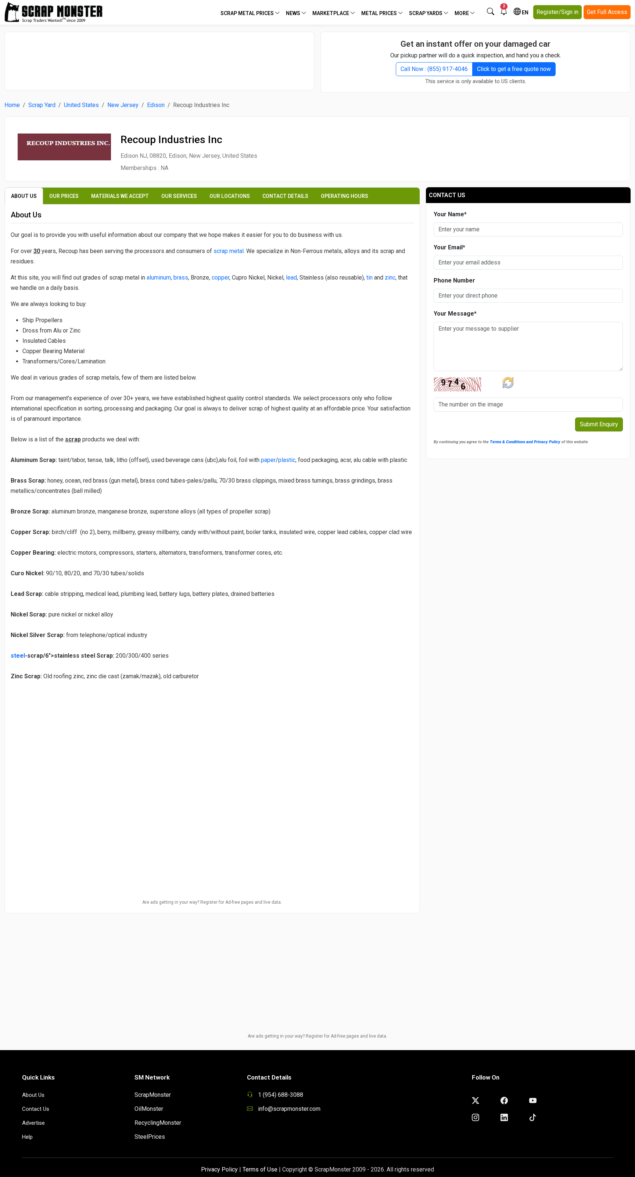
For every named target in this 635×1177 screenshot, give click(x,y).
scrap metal (229, 251)
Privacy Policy (219, 1169)
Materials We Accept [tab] (120, 196)
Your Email (449, 247)
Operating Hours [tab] (344, 196)
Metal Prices (379, 13)
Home (12, 105)
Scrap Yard (41, 105)
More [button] (462, 13)
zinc (390, 277)
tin (369, 277)
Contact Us (35, 1109)
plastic (286, 459)
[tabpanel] (212, 499)
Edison (156, 105)
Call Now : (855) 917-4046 (434, 68)
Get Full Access (607, 11)
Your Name (450, 214)
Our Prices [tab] (64, 196)
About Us (33, 1095)
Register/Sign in (557, 11)
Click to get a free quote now (514, 68)
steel (18, 655)
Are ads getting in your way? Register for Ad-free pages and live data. (212, 902)
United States (81, 105)
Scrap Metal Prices (247, 13)
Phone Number (454, 280)
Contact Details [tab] (285, 196)
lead (291, 277)
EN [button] (524, 12)
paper (268, 459)
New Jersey (123, 105)
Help (27, 1137)
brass (180, 277)
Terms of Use (260, 1169)
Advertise (33, 1123)
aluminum (159, 277)
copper (220, 277)
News (293, 13)
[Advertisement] (159, 57)
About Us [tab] (24, 196)
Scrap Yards (426, 13)
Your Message (455, 313)
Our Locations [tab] (229, 196)
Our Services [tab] (179, 196)
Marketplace (331, 13)
